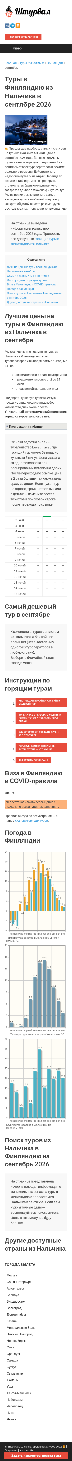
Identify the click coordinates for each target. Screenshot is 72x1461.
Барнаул (13, 1295)
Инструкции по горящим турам (27, 280)
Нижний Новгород (19, 1334)
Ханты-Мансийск (19, 1393)
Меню (17, 48)
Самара (12, 1360)
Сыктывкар (15, 1373)
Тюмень (12, 1380)
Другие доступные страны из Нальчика (32, 302)
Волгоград (14, 1308)
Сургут (11, 1367)
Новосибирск (16, 1340)
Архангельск (15, 1288)
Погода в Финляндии (20, 288)
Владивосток (16, 1301)
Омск (10, 1347)
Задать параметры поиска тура (36, 1455)
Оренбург (13, 1354)
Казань (12, 1321)
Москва (12, 1275)
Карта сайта (27, 1450)
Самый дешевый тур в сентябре (28, 275)
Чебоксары (15, 1399)
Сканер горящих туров (24, 37)
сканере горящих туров (31, 820)
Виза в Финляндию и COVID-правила (31, 284)
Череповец (15, 1406)
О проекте (11, 1450)
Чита (10, 1412)
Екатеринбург (16, 1314)
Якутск (11, 1419)
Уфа (10, 1386)
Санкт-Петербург (19, 1282)
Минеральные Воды (21, 1327)
